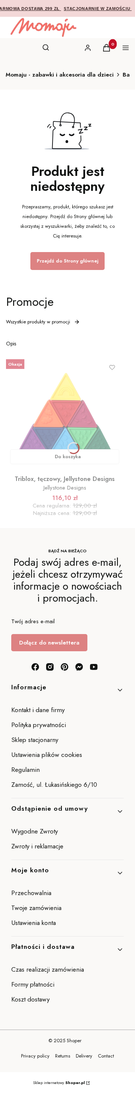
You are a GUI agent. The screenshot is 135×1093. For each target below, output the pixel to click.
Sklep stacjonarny (34, 739)
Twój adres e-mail (33, 621)
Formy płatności (32, 984)
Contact (106, 1055)
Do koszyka (68, 456)
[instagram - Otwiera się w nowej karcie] (49, 666)
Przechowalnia (31, 892)
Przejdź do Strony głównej (67, 260)
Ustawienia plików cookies (47, 754)
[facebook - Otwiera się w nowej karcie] (35, 666)
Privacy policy (35, 1055)
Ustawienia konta (33, 922)
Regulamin (25, 769)
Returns (62, 1055)
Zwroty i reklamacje (37, 846)
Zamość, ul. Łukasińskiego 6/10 (54, 784)
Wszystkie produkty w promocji (38, 321)
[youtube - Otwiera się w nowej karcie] (93, 666)
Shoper (74, 1040)
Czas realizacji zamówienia (47, 969)
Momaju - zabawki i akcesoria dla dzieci (60, 74)
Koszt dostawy (30, 999)
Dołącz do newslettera (49, 643)
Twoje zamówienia (36, 907)
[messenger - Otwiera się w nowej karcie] (79, 666)
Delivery (84, 1055)
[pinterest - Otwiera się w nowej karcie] (64, 666)
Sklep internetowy (59, 1083)
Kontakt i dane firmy (37, 709)
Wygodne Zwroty (35, 831)
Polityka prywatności (38, 724)
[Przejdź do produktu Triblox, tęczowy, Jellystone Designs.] (64, 412)
